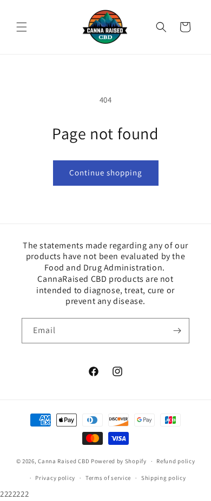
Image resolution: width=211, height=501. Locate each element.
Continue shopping (105, 172)
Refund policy (175, 461)
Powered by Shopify (119, 461)
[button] (22, 27)
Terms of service (108, 478)
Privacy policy (55, 478)
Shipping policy (163, 478)
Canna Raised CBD (63, 461)
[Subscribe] (177, 330)
